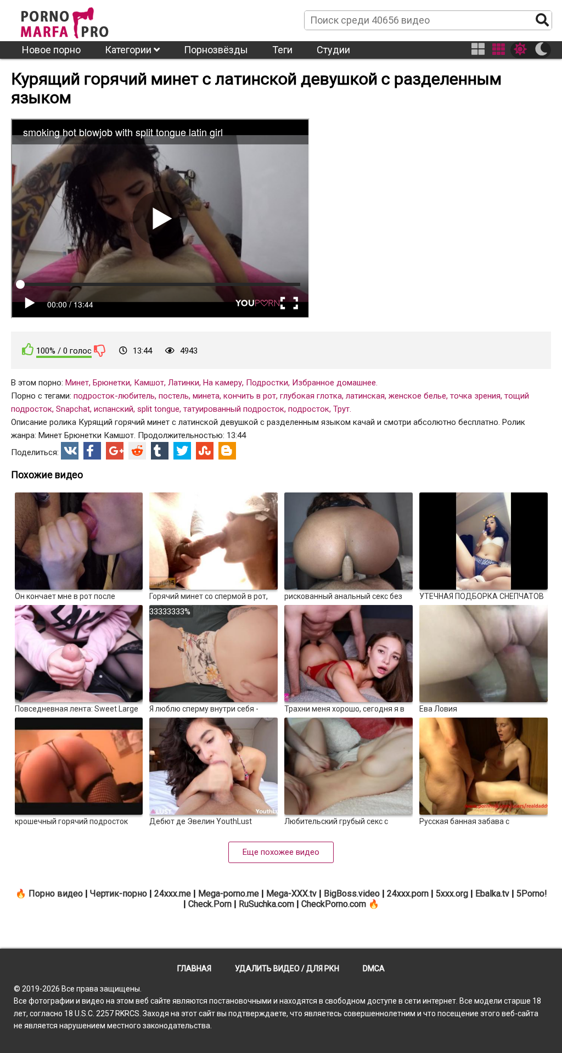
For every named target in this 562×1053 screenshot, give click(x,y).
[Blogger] (227, 451)
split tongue (158, 409)
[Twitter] (182, 451)
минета (206, 396)
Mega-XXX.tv (291, 893)
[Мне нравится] (28, 349)
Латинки (183, 383)
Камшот (149, 383)
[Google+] (114, 451)
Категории (129, 49)
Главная (194, 968)
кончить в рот (249, 396)
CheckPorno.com (333, 904)
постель (174, 396)
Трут (341, 409)
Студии (333, 49)
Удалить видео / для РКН (287, 968)
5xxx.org (452, 893)
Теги (282, 49)
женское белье (417, 396)
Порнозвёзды (216, 49)
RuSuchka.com (266, 904)
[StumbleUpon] (204, 451)
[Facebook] (92, 451)
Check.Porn (210, 904)
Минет (77, 383)
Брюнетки (111, 383)
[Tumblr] (159, 451)
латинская (365, 396)
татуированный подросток (233, 409)
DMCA (374, 968)
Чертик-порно (118, 893)
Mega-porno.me (228, 893)
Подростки (267, 383)
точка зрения (475, 396)
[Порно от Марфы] (79, 20)
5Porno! (531, 893)
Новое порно (51, 49)
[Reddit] (137, 451)
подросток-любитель (114, 396)
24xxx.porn (408, 893)
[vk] (69, 451)
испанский (113, 409)
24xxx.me (172, 893)
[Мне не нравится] (100, 350)
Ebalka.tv (492, 893)
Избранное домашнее (334, 383)
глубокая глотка (311, 396)
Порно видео (56, 893)
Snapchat (73, 409)
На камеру (222, 383)
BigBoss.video (352, 893)
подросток (308, 409)
